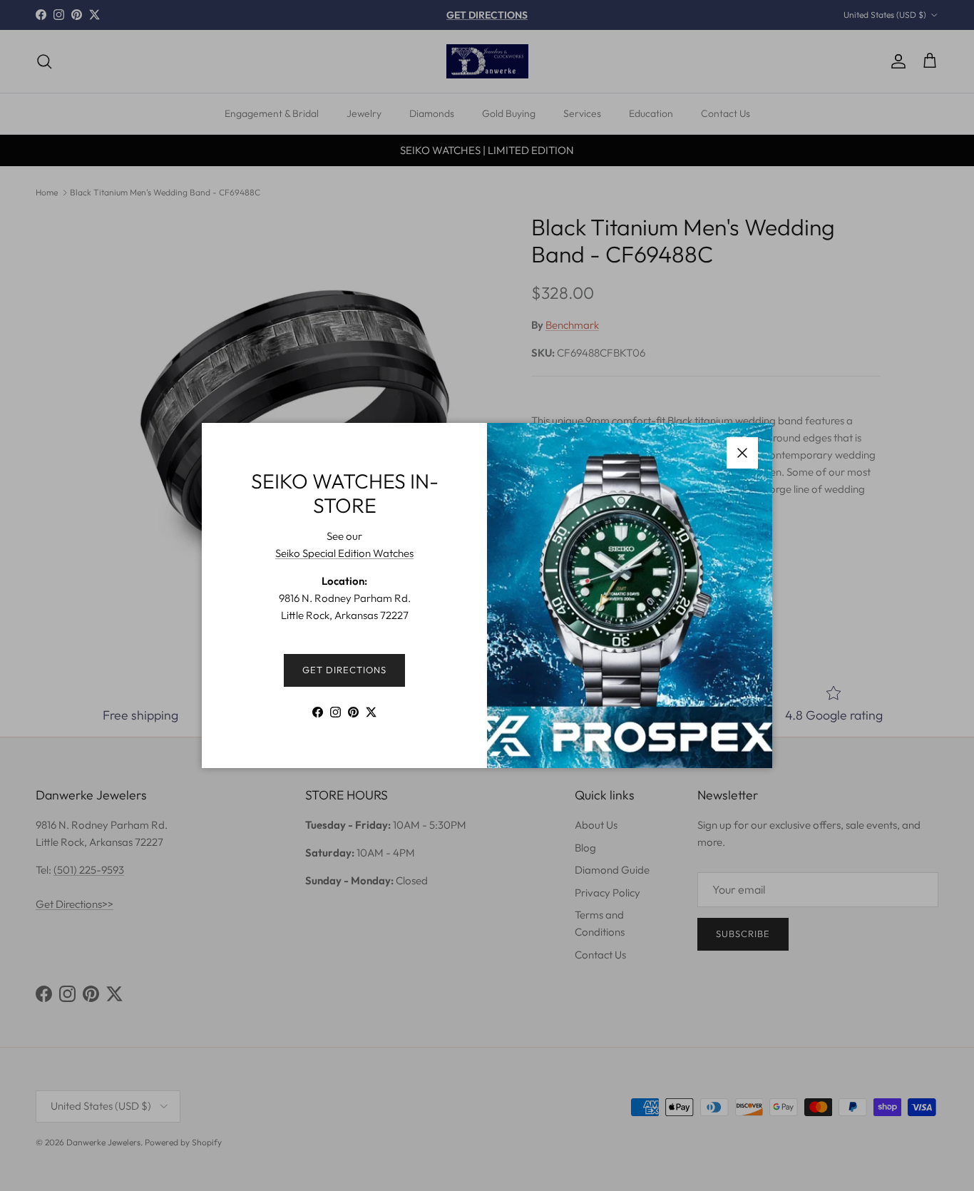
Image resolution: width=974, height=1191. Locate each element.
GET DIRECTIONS (344, 669)
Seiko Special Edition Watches (344, 553)
